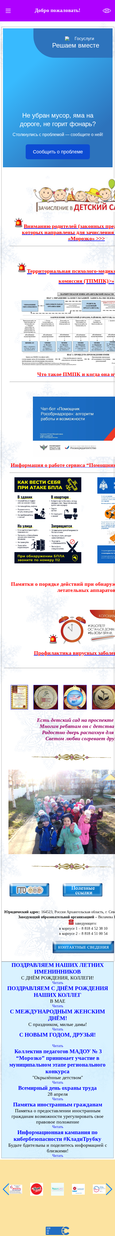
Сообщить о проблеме (58, 151)
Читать (57, 983)
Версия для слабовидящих (107, 10)
